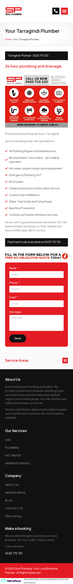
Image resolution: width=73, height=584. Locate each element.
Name (13, 268)
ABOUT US (12, 485)
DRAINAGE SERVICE (17, 463)
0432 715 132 (40, 55)
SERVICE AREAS (15, 493)
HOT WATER (13, 455)
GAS (8, 440)
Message (15, 312)
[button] (64, 11)
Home (8, 39)
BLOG (9, 500)
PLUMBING (12, 448)
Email (12, 297)
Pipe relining (13, 516)
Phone (13, 283)
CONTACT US (14, 508)
